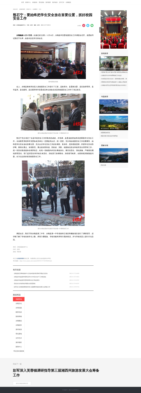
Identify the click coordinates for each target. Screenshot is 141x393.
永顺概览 (68, 2)
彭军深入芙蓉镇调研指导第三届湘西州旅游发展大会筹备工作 (32, 287)
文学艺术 (61, 2)
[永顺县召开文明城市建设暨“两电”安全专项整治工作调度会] (113, 29)
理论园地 (41, 2)
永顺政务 (34, 2)
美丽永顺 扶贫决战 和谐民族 (109, 136)
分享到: (79, 25)
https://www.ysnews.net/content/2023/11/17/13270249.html (36, 261)
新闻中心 (28, 2)
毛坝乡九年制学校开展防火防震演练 (24, 283)
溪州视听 (48, 2)
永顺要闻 (35, 9)
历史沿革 (103, 165)
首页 (22, 2)
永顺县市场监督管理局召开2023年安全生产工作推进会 (30, 277)
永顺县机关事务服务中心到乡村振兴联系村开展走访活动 (30, 273)
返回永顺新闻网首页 (22, 383)
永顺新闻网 (22, 9)
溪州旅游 (55, 2)
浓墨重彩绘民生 (105, 132)
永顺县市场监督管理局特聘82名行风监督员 (26, 280)
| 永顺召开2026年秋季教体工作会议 (111, 75)
